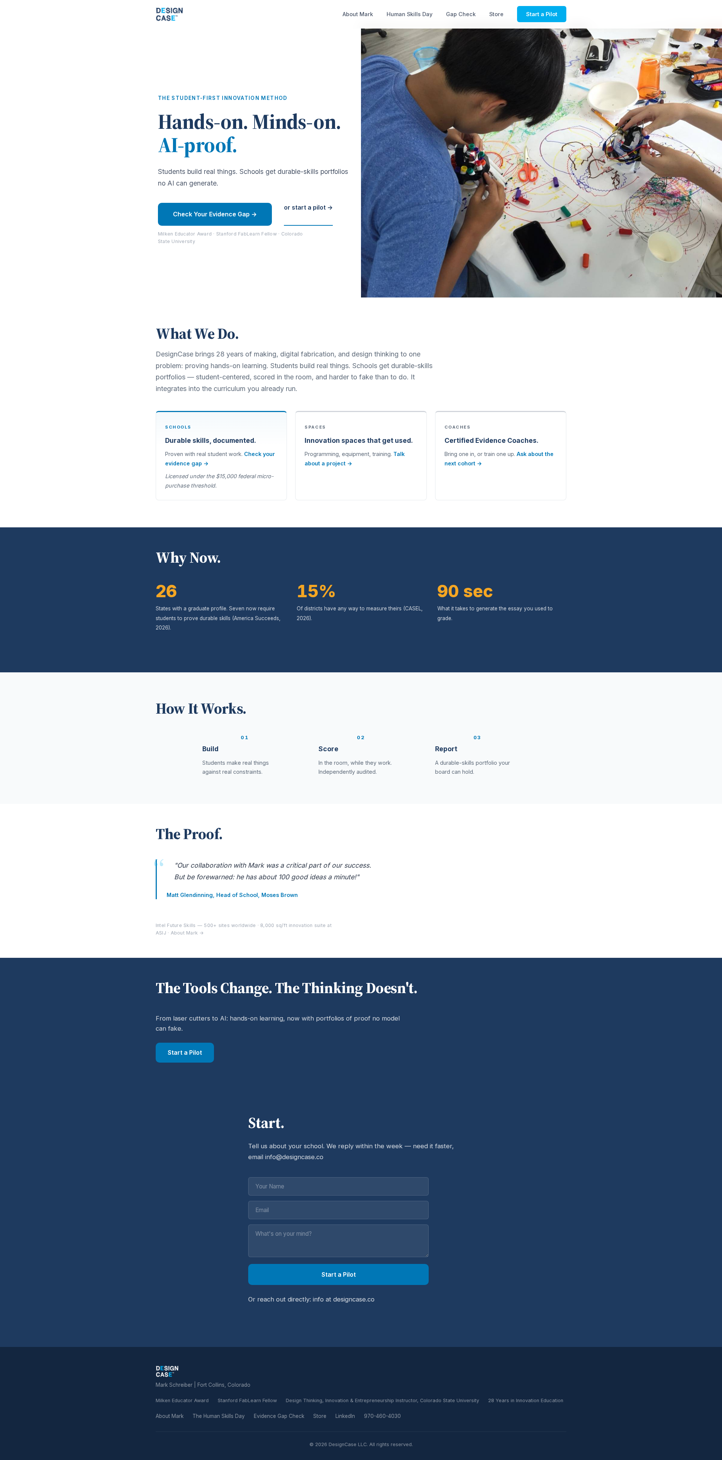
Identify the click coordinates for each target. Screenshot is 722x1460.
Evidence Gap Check (279, 1416)
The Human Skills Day (219, 1416)
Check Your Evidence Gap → (215, 214)
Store (496, 14)
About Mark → (187, 933)
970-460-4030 (382, 1416)
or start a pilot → (308, 207)
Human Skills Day (409, 14)
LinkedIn (345, 1416)
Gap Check (461, 14)
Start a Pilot (541, 14)
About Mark (358, 14)
